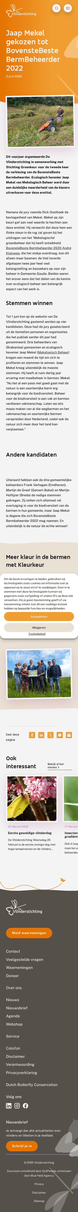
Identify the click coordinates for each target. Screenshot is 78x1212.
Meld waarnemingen (29, 933)
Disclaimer (39, 1192)
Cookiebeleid (37, 633)
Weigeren (39, 627)
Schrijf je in (22, 1146)
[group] (32, 818)
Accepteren (39, 616)
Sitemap (39, 1201)
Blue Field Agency (42, 1175)
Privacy (39, 1184)
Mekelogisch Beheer (53, 352)
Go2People (49, 1171)
